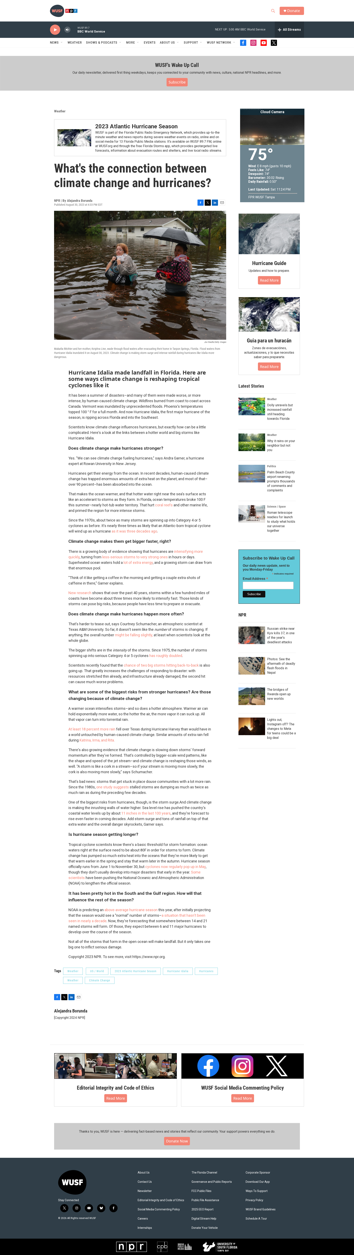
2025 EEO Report (202, 1209)
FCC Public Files (201, 1191)
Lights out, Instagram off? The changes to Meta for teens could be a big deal (281, 729)
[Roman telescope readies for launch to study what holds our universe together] (251, 514)
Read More (115, 1098)
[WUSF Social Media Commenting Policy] (242, 1066)
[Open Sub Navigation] (62, 42)
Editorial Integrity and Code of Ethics (115, 1088)
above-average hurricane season (131, 910)
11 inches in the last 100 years (145, 813)
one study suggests (112, 787)
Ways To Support (257, 1191)
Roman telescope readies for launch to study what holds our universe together (281, 522)
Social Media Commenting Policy (159, 1209)
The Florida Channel (204, 1172)
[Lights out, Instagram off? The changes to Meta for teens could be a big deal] (251, 726)
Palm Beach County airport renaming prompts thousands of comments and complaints (281, 481)
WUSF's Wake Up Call (177, 65)
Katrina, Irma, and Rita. (97, 740)
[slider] (74, 29)
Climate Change (99, 980)
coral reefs (164, 505)
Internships (145, 1227)
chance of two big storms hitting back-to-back (161, 665)
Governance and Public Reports (212, 1181)
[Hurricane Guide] (269, 234)
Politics (271, 466)
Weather (75, 42)
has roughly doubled (165, 655)
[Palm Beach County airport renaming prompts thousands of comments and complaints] (251, 473)
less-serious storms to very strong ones (134, 557)
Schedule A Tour (256, 1218)
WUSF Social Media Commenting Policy (242, 1088)
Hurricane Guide (269, 263)
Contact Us (145, 1181)
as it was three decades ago (134, 531)
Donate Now (177, 1141)
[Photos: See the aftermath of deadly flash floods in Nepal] (251, 666)
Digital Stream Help (204, 1218)
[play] (55, 29)
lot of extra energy (138, 562)
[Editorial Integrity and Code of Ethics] (115, 1066)
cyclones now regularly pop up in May (175, 867)
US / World (97, 971)
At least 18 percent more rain (91, 729)
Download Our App (258, 1181)
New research (79, 593)
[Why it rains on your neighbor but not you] (251, 442)
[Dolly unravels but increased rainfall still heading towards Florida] (251, 406)
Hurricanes (206, 971)
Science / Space (276, 506)
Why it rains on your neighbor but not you (281, 445)
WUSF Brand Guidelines (261, 1209)
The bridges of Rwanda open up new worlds (279, 694)
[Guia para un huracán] (269, 314)
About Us (144, 1172)
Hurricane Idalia (177, 971)
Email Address (255, 578)
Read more (269, 280)
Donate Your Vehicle (205, 1227)
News (54, 42)
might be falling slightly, (134, 635)
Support (191, 42)
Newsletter (145, 1191)
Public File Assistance (205, 1200)
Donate (293, 11)
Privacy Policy (254, 1200)
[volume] (67, 29)
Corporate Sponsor (258, 1172)
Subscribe (177, 82)
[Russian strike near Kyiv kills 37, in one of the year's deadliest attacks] (251, 635)
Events (150, 42)
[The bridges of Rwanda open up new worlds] (251, 696)
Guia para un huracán (269, 340)
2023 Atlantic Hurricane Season (136, 126)
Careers (143, 1218)
